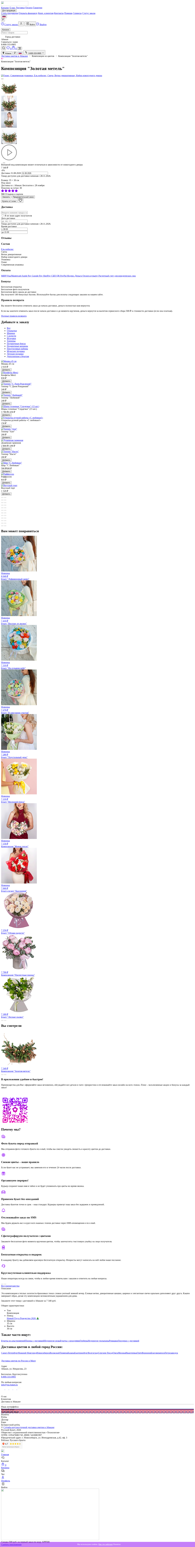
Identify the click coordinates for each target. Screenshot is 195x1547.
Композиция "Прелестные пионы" (18, 973)
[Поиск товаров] (3, 48)
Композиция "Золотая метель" (16, 1069)
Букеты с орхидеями (70, 1341)
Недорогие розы (52, 1341)
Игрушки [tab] (11, 338)
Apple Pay (27, 276)
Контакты (59, 13)
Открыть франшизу (28, 13)
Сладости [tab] (11, 336)
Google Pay (37, 276)
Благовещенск (158, 1353)
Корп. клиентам (46, 13)
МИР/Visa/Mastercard (11, 276)
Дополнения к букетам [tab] (18, 356)
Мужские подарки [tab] (16, 351)
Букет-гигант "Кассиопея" (14, 888)
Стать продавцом (9, 13)
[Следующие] (4, 162)
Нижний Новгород (27, 1353)
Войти (32, 25)
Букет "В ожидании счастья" (15, 710)
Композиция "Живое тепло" (15, 844)
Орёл (139, 1353)
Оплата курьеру (90, 276)
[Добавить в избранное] (20, 200)
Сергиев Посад (105, 1353)
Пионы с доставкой (34, 1341)
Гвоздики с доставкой (128, 1341)
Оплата (28, 7)
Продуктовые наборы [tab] (17, 348)
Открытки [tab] (12, 330)
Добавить (6, 370)
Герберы (84, 1341)
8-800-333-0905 (8, 1377)
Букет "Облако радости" (13, 931)
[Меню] (19, 48)
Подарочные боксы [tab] (16, 343)
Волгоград (93, 1353)
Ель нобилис (7, 249)
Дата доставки (8, 218)
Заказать (6, 197)
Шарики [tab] (11, 333)
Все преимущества (10, 1286)
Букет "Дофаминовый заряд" (15, 576)
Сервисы (77, 13)
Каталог (5, 7)
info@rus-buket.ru (9, 1385)
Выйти (43, 24)
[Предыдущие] (2, 78)
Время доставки (9, 226)
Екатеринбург (81, 1353)
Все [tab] (8, 328)
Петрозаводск (171, 1353)
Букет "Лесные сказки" (12, 1015)
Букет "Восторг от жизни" (14, 621)
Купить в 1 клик (9, 201)
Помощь (68, 13)
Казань (71, 1353)
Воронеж (146, 1353)
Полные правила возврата (14, 316)
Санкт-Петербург (9, 1353)
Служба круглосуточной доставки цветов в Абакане (28, 1427)
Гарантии (37, 7)
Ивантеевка (131, 1353)
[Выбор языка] (4, 16)
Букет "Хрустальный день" (14, 754)
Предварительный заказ (23, 197)
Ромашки (113, 1341)
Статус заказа (88, 13)
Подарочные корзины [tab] (17, 346)
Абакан (8, 53)
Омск (115, 1353)
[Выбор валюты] (3, 19)
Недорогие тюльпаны (98, 1341)
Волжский (55, 1353)
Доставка (20, 7)
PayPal (63, 276)
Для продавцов (8, 10)
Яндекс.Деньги (75, 276)
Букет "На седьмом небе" (13, 665)
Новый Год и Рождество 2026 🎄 (23, 1318)
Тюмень (64, 1353)
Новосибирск (43, 1353)
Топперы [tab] (11, 341)
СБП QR (55, 276)
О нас (12, 7)
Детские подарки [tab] (15, 354)
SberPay (47, 276)
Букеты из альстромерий (13, 1341)
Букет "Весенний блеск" (13, 799)
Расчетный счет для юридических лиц (117, 276)
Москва (121, 1353)
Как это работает (105, 1544)
